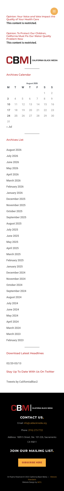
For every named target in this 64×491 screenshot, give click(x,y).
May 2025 (12, 241)
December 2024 (15, 272)
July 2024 (12, 303)
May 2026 (12, 168)
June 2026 (12, 162)
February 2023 (15, 340)
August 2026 (13, 149)
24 (8, 115)
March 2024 (13, 327)
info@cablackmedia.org (35, 423)
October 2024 (14, 284)
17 (8, 110)
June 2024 (12, 309)
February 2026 (15, 186)
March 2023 (13, 333)
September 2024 (16, 290)
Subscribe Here (32, 462)
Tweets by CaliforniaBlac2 (22, 381)
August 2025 (13, 223)
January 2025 (14, 266)
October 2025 (14, 211)
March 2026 (13, 180)
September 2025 (16, 217)
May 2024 (12, 315)
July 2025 (12, 229)
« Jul (9, 126)
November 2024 (15, 278)
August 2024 (13, 297)
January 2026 (14, 192)
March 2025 (13, 254)
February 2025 (15, 260)
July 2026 (12, 155)
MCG (39, 482)
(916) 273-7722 (35, 430)
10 (8, 104)
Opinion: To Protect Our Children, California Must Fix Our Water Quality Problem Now (28, 36)
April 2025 (12, 248)
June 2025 (12, 235)
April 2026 (12, 174)
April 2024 (12, 321)
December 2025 (15, 198)
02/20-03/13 (13, 363)
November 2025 (15, 205)
